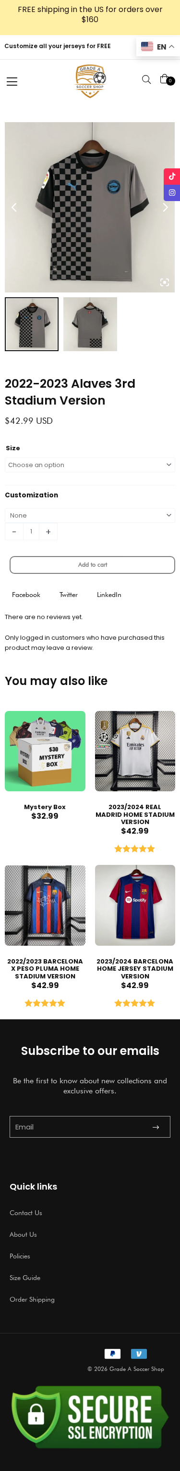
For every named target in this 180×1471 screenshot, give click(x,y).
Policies (20, 1256)
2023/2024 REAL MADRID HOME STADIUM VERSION (135, 814)
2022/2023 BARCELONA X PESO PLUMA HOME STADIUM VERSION (45, 969)
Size (13, 448)
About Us (23, 1234)
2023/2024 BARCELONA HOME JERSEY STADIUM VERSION (134, 969)
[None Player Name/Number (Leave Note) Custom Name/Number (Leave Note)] (90, 515)
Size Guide (25, 1277)
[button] (26, 595)
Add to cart (92, 564)
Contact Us (26, 1213)
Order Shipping (32, 1299)
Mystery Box (45, 807)
